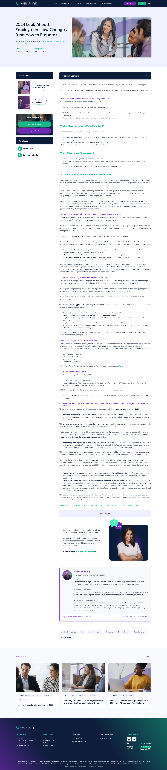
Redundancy (123, 632)
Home (18, 41)
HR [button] (55, 3)
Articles (23, 41)
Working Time (128, 695)
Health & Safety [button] (65, 3)
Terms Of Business (105, 738)
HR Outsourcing (76, 735)
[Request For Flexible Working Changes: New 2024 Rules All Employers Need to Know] (129, 677)
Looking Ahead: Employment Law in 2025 (35, 705)
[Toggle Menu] (149, 4)
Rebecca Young (82, 571)
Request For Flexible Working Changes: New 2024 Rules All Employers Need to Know (129, 701)
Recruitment (139, 632)
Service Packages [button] (91, 3)
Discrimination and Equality (29, 695)
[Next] (148, 685)
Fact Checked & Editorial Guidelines (78, 616)
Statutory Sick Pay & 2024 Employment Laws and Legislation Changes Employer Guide (83, 701)
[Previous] (18, 685)
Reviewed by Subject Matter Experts (134, 616)
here (121, 366)
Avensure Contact (85, 551)
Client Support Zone (106, 735)
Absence (93, 695)
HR (82, 632)
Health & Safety (76, 738)
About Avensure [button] (106, 3)
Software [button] (78, 3)
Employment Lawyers (78, 742)
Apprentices (66, 637)
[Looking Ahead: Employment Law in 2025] (37, 677)
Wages (21, 700)
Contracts (109, 632)
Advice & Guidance (33, 41)
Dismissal (47, 695)
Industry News (94, 632)
